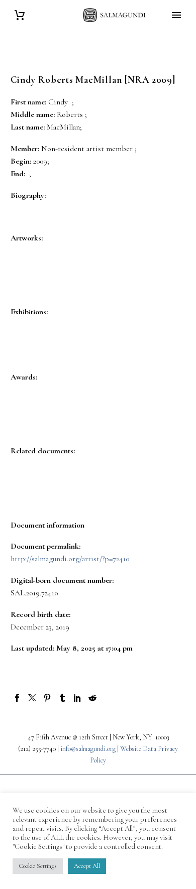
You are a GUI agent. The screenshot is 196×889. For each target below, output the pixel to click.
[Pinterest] (47, 698)
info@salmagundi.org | (90, 748)
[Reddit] (92, 698)
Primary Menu (176, 15)
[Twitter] (32, 698)
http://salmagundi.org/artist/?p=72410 (70, 559)
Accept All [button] (87, 866)
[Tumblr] (62, 698)
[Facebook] (17, 698)
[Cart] (20, 15)
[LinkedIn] (77, 698)
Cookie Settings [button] (38, 866)
